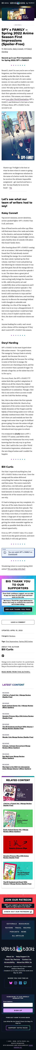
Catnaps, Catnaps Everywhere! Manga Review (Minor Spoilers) (16, 747)
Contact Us (26, 959)
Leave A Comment (18, 622)
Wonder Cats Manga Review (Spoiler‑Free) (17, 737)
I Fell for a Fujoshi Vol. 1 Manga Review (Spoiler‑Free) (16, 696)
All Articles (18, 936)
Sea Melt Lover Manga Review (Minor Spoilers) (13, 757)
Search (31, 3)
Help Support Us (23, 956)
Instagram (15, 983)
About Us (10, 956)
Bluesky (10, 983)
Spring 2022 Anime (26, 641)
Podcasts (14, 932)
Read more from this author (15, 672)
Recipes (27, 928)
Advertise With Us (24, 962)
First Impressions (12, 641)
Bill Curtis (8, 49)
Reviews (12, 636)
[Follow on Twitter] (3, 655)
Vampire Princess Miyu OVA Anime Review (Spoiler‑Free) (18, 717)
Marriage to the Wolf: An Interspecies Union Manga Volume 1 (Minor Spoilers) (16, 768)
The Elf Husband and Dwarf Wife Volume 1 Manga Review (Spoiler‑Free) (17, 727)
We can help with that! (16, 569)
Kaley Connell (18, 49)
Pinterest (20, 983)
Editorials (12, 924)
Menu (6, 3)
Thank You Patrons (12, 959)
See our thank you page (18, 609)
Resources (24, 924)
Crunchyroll (12, 554)
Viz (10, 188)
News (23, 932)
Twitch (25, 983)
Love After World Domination (17, 99)
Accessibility (9, 962)
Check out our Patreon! (17, 911)
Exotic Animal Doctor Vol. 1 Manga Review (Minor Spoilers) (17, 706)
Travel (18, 928)
